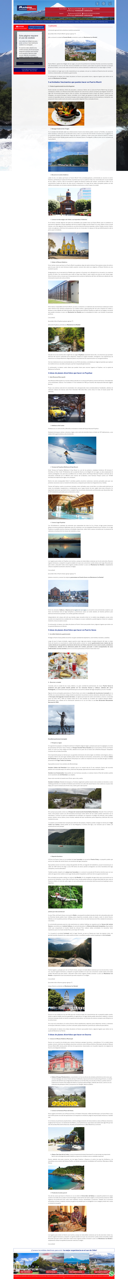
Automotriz (101, 21)
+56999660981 (79, 10)
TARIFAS (21, 21)
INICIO (16, 21)
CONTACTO (94, 21)
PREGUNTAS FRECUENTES (67, 21)
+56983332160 (88, 10)
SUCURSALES (46, 21)
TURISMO (76, 21)
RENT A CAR (58, 21)
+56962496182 (79, 15)
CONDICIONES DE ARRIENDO (30, 21)
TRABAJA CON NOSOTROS (85, 21)
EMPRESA (53, 21)
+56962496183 (88, 15)
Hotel (106, 21)
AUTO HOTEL (40, 21)
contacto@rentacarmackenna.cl (29, 69)
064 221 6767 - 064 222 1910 (29, 70)
